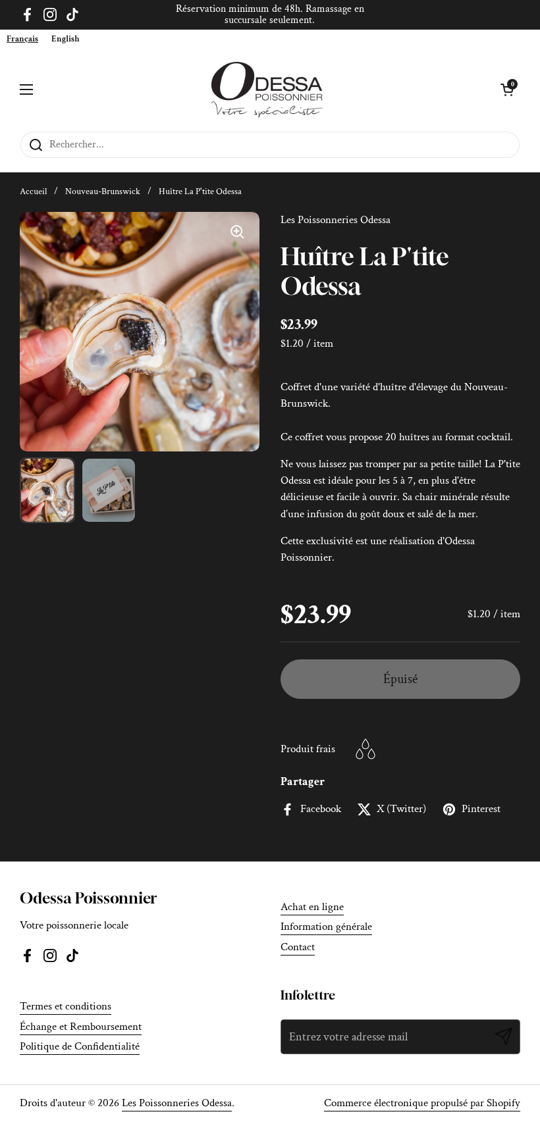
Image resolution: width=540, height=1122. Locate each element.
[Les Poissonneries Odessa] (267, 90)
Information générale (326, 926)
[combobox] (22, 39)
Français (22, 39)
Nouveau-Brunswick (102, 191)
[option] (65, 39)
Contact (298, 947)
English (65, 39)
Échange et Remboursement (81, 1026)
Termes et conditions (65, 1006)
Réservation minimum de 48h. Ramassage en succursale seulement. (270, 14)
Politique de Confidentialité (80, 1046)
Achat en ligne (312, 907)
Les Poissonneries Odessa (177, 1103)
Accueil (33, 191)
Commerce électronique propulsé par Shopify (422, 1103)
